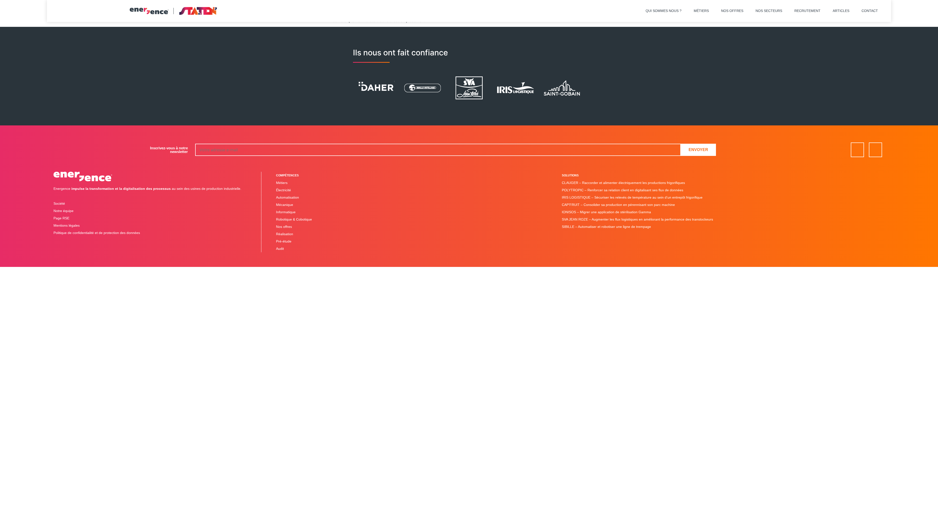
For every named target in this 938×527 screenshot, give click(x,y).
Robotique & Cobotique (294, 219)
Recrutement (807, 11)
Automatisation (287, 197)
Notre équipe (63, 211)
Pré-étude (283, 241)
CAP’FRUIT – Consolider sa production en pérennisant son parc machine (618, 205)
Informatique (286, 212)
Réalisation (284, 234)
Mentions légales (66, 225)
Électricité (283, 190)
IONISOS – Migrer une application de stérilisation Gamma (606, 212)
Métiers (701, 11)
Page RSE (61, 218)
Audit (280, 249)
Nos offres (732, 11)
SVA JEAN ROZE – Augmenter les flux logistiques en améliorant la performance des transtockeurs (637, 219)
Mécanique (284, 205)
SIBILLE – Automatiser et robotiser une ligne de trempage (606, 227)
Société (59, 203)
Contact (870, 11)
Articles (841, 11)
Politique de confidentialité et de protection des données (96, 233)
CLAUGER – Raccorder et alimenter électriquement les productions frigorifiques (623, 183)
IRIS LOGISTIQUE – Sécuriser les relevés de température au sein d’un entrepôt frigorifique (632, 197)
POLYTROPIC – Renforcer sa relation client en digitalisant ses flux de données (622, 190)
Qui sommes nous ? (664, 11)
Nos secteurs (769, 11)
